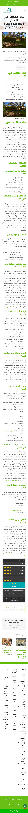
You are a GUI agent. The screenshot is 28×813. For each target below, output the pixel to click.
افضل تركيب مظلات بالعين (17, 521)
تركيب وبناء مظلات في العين (15, 197)
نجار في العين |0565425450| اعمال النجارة (7, 642)
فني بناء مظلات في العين (17, 388)
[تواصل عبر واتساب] (25, 806)
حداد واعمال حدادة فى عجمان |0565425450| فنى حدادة (22, 703)
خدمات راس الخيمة (14, 722)
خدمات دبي (14, 715)
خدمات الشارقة (14, 687)
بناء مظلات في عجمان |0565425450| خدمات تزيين (22, 722)
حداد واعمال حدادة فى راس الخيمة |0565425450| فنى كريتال (22, 682)
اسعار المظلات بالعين (17, 164)
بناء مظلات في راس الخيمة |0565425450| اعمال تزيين (22, 740)
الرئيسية (14, 676)
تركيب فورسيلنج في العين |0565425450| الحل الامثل (20, 642)
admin (20, 606)
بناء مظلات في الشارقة (8, 307)
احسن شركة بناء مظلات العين (15, 354)
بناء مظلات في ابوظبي (17, 510)
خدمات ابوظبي (14, 681)
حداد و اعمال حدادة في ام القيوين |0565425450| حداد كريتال (22, 760)
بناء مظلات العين (16, 122)
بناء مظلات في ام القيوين (12, 480)
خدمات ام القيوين (14, 707)
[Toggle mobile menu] (25, 10)
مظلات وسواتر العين (16, 234)
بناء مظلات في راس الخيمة (12, 431)
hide (23, 67)
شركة (7, 799)
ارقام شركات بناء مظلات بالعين (15, 313)
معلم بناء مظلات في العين (16, 486)
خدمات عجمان (14, 730)
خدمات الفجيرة (14, 700)
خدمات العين (14, 694)
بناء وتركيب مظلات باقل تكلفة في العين (15, 265)
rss (23, 669)
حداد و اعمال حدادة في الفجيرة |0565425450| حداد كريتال (22, 780)
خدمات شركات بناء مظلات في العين (14, 446)
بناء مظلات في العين (17, 74)
